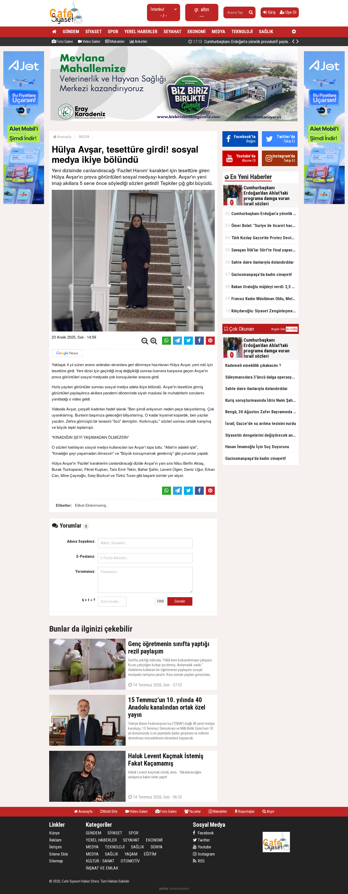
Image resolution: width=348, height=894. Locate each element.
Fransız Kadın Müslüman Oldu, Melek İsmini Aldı (262, 298)
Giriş (271, 12)
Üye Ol (290, 12)
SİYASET (93, 31)
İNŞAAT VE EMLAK (102, 868)
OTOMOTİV (130, 860)
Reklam (55, 840)
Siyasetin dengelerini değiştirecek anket (262, 435)
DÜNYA (157, 846)
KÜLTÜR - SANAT (100, 860)
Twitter (203, 840)
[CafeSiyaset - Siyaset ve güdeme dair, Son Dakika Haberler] (66, 24)
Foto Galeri (64, 41)
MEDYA (218, 31)
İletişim (55, 846)
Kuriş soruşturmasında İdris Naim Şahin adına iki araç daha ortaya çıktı (262, 400)
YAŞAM (131, 854)
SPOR (113, 31)
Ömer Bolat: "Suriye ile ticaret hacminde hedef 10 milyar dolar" (262, 225)
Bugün (275, 329)
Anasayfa (64, 137)
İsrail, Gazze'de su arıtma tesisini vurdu (260, 423)
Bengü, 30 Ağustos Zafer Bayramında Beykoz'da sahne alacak (262, 411)
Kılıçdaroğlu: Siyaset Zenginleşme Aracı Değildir (262, 311)
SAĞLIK (266, 31)
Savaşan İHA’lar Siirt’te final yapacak (261, 250)
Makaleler (117, 41)
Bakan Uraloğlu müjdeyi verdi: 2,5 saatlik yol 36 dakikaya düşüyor (262, 286)
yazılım (163, 888)
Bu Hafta (291, 329)
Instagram (206, 854)
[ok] (251, 12)
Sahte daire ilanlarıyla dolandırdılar (259, 262)
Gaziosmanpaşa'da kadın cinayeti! (258, 274)
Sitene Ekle (58, 854)
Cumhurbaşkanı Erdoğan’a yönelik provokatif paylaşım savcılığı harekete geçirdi (264, 41)
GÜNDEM (71, 31)
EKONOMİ (197, 31)
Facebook (205, 832)
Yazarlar (195, 811)
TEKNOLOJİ (242, 31)
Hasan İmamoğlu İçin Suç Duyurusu (257, 446)
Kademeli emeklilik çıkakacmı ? (253, 365)
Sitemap (56, 860)
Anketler (140, 41)
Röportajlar (246, 811)
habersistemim (179, 888)
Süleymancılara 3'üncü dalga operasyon (260, 377)
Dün (282, 329)
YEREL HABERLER (140, 31)
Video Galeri (91, 41)
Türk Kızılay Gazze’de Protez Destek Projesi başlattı (262, 238)
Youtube (204, 846)
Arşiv (270, 811)
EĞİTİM (150, 854)
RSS (201, 860)
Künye (54, 832)
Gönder (180, 601)
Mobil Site (109, 811)
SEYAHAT (172, 31)
